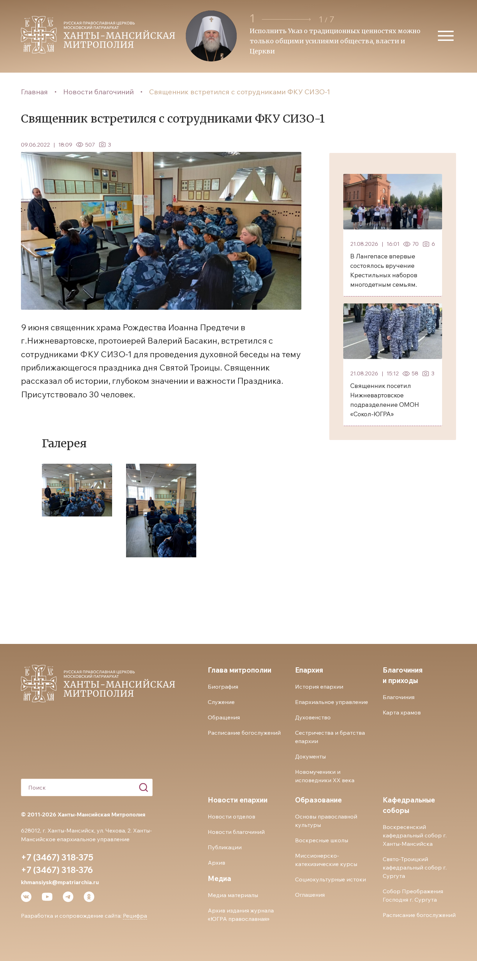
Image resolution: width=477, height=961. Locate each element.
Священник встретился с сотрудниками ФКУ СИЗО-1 (239, 91)
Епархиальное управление (331, 701)
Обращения (224, 717)
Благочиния (398, 697)
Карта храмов (402, 712)
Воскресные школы (321, 840)
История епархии (319, 686)
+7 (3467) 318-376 (57, 870)
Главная (34, 91)
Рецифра (135, 915)
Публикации (225, 847)
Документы (310, 756)
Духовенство (313, 717)
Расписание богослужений (244, 732)
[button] (287, 19)
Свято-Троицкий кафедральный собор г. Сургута (415, 867)
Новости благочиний (98, 91)
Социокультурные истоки (330, 879)
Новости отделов (231, 816)
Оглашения (310, 894)
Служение (221, 701)
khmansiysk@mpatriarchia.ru (60, 882)
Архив (216, 862)
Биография (223, 686)
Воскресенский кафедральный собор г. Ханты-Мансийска (415, 835)
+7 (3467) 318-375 (57, 857)
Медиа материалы (233, 895)
